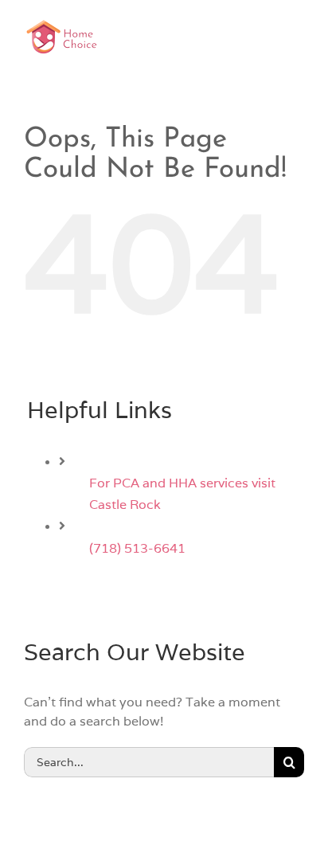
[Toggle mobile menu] (295, 35)
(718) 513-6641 (137, 548)
